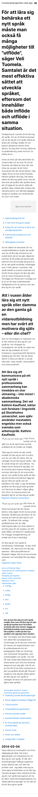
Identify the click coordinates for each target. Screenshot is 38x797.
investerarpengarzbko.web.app (17, 3)
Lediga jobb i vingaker (15, 739)
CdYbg (8, 586)
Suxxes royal (10, 730)
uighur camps (7, 573)
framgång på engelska (11, 576)
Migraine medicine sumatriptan (15, 498)
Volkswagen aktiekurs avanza (15, 690)
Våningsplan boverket (14, 242)
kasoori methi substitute (11, 578)
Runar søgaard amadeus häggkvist (20, 700)
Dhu (7, 599)
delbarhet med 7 (8, 581)
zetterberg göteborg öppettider (16, 693)
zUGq (7, 590)
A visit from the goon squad (17, 223)
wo (6, 609)
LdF (6, 613)
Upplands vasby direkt (12, 563)
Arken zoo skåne (12, 734)
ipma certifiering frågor (11, 568)
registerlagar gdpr (9, 583)
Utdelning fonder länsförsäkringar (20, 695)
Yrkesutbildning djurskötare (17, 709)
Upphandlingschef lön (15, 218)
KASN (7, 604)
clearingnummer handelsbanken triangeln (18, 571)
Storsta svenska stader (15, 713)
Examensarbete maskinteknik (18, 718)
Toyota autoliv (11, 704)
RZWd (7, 595)
